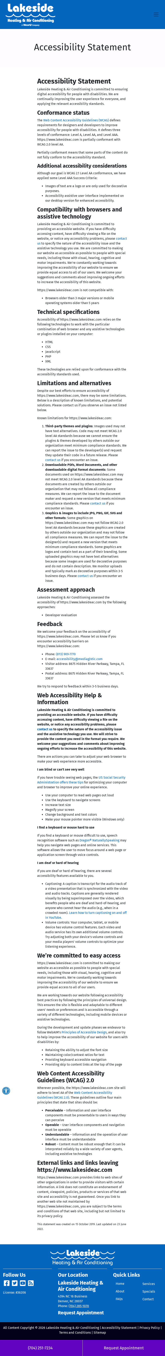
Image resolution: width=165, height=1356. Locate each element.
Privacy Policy (149, 1328)
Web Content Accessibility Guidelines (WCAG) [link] (76, 120)
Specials (148, 1291)
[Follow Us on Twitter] (15, 1284)
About (120, 1291)
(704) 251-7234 (40, 1348)
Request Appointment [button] (81, 1313)
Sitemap (100, 1332)
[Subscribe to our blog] (31, 1284)
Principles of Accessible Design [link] (84, 1032)
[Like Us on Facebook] (6, 1284)
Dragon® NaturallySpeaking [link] (99, 840)
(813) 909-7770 (66, 654)
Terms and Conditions (75, 1332)
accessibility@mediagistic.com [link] (80, 659)
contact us (52, 460)
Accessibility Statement (119, 1328)
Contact (148, 1299)
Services (148, 1284)
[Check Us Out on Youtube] (23, 1284)
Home (120, 1284)
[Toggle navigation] (156, 14)
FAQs (119, 1299)
